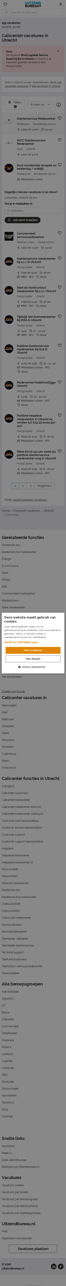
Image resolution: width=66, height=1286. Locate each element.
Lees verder (53, 637)
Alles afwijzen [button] (33, 659)
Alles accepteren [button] (33, 650)
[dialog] (33, 643)
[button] (33, 642)
